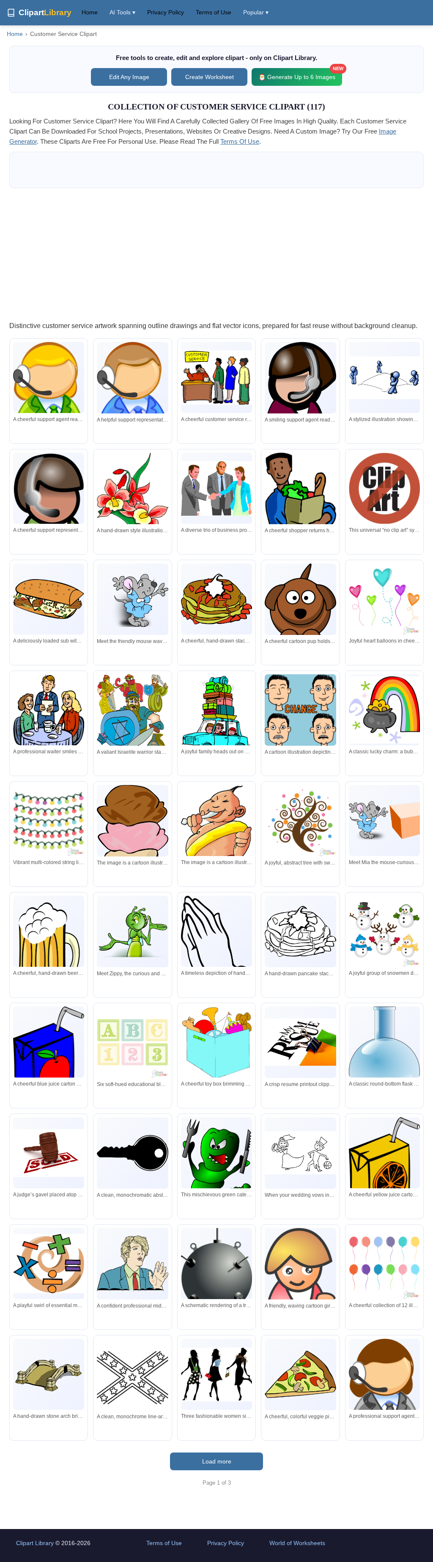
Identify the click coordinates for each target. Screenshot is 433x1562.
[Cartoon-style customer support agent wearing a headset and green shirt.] (48, 512)
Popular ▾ (256, 12)
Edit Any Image (129, 77)
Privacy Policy (165, 12)
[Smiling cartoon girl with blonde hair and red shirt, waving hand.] (300, 1275)
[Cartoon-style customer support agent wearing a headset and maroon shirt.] (300, 395)
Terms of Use (213, 12)
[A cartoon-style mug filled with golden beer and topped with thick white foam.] (48, 950)
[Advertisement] (216, 254)
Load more (216, 1461)
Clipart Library (35, 1543)
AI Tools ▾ (122, 12)
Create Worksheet (209, 77)
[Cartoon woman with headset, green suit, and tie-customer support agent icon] (48, 400)
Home (90, 12)
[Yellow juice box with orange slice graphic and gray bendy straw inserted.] (384, 1169)
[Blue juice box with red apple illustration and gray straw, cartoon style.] (48, 1059)
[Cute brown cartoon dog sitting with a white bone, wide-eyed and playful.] (300, 611)
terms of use (239, 141)
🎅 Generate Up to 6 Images (300, 74)
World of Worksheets (297, 1543)
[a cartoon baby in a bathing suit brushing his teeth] (216, 855)
